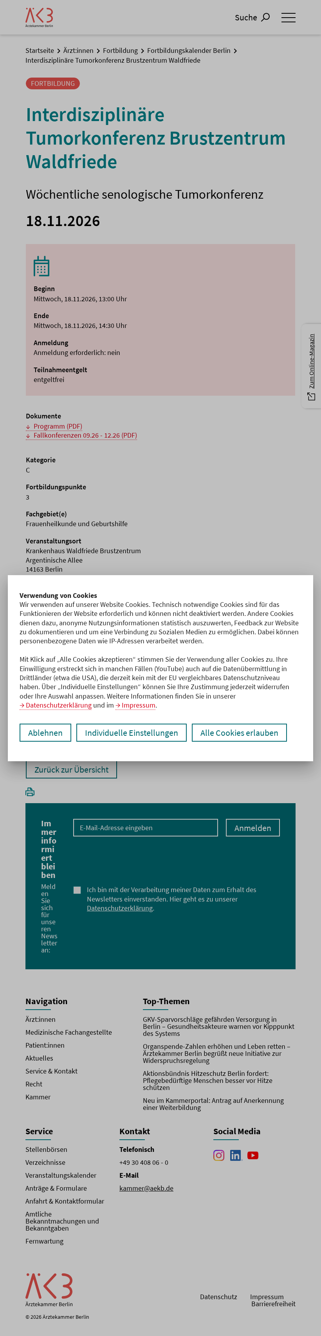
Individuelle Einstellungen (131, 732)
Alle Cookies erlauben (239, 732)
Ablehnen (45, 732)
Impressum (138, 705)
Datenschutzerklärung (59, 705)
